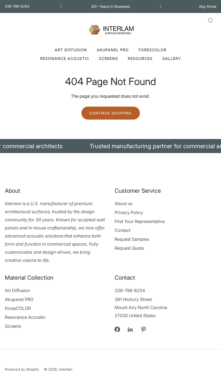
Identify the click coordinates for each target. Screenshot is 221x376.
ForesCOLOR (153, 50)
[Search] (210, 20)
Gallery (171, 58)
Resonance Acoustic (64, 58)
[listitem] (111, 6)
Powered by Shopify (22, 369)
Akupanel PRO (113, 50)
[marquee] (110, 146)
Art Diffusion (71, 50)
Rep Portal (207, 6)
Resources (140, 58)
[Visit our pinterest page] (143, 329)
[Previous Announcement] (60, 6)
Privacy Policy (129, 212)
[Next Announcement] (160, 6)
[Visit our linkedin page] (130, 329)
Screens (108, 58)
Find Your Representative (140, 221)
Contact (122, 230)
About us (123, 203)
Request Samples (132, 239)
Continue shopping (110, 113)
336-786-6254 (17, 6)
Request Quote (129, 248)
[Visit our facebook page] (117, 329)
